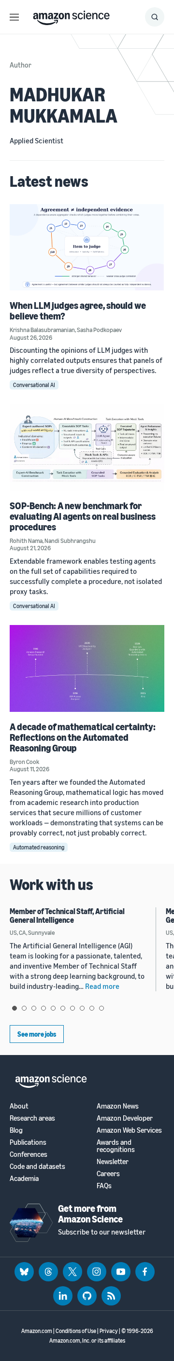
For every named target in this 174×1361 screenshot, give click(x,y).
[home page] (71, 15)
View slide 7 (72, 1008)
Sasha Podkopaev (99, 329)
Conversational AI (34, 385)
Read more (102, 986)
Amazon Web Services (129, 1130)
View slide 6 (62, 1008)
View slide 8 (82, 1008)
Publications (28, 1142)
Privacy (109, 1330)
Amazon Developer (125, 1118)
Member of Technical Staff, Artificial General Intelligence (67, 915)
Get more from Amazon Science (90, 1213)
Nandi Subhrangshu (70, 540)
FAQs (104, 1185)
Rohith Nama (26, 540)
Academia (24, 1178)
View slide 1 (14, 1008)
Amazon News (118, 1106)
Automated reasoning (38, 847)
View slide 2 (24, 1008)
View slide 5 (53, 1008)
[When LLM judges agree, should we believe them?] (87, 247)
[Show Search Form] (154, 17)
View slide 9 (91, 1008)
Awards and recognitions (116, 1146)
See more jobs (36, 1034)
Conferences (28, 1154)
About (19, 1106)
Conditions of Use (76, 1330)
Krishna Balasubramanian (42, 329)
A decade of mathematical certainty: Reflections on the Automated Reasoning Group (83, 737)
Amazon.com (36, 1330)
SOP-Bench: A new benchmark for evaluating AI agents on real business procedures (83, 516)
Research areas (32, 1118)
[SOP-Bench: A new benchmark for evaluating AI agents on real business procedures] (87, 447)
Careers (108, 1173)
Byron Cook (24, 761)
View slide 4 (43, 1008)
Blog (16, 1130)
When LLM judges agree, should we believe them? (78, 310)
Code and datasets (37, 1166)
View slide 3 (33, 1008)
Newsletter (113, 1161)
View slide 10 (101, 1008)
